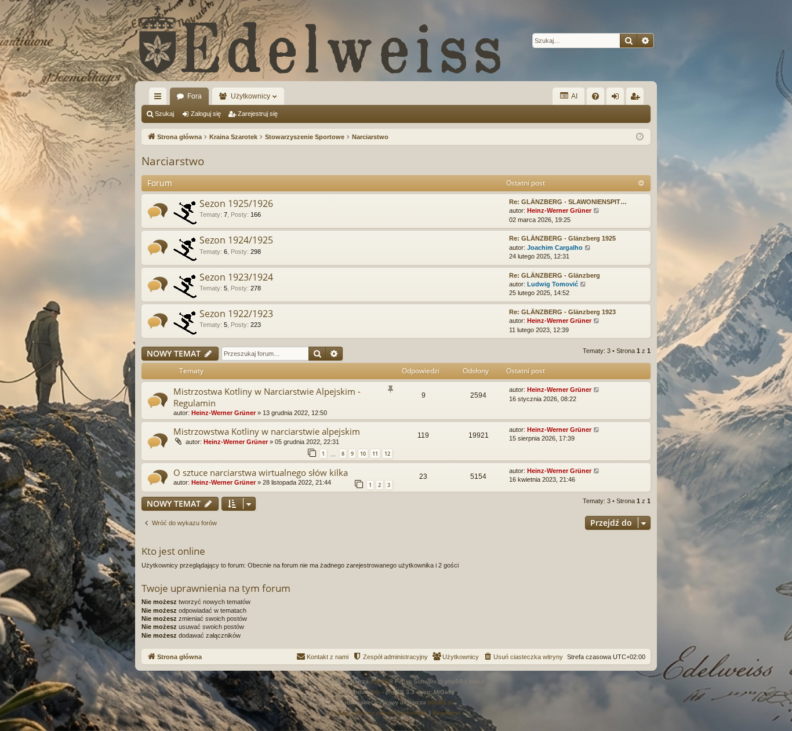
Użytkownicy (250, 96)
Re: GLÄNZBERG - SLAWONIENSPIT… (568, 201)
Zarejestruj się (258, 113)
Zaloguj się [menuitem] (617, 98)
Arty (375, 692)
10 (363, 453)
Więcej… (160, 98)
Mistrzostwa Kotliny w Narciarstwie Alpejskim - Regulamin (267, 396)
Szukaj (164, 113)
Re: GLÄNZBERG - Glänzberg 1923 (562, 311)
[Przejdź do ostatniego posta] (597, 389)
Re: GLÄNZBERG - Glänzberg (554, 275)
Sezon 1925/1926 (236, 203)
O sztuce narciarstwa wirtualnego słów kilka (260, 472)
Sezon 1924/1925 (236, 240)
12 (387, 453)
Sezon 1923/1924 (236, 277)
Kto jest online (173, 551)
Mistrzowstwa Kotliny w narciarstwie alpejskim (266, 431)
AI (573, 96)
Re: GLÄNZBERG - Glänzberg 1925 (562, 238)
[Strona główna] (320, 40)
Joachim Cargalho (555, 247)
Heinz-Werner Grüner (559, 210)
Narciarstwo (172, 161)
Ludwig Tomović (552, 284)
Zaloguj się (206, 113)
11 (375, 453)
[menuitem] (595, 96)
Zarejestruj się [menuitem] (637, 98)
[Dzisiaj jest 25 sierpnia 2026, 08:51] (640, 137)
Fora (194, 96)
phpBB (379, 681)
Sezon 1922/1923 (236, 313)
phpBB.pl (440, 702)
